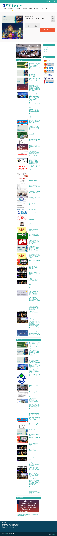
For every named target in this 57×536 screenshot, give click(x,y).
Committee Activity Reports (33, 204)
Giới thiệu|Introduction (8, 8)
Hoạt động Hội (44, 8)
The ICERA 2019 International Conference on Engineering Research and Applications (34, 211)
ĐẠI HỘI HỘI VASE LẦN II (33, 386)
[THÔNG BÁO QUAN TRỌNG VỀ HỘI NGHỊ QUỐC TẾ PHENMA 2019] (22, 281)
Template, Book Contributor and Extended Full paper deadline (34, 179)
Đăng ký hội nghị (6, 10)
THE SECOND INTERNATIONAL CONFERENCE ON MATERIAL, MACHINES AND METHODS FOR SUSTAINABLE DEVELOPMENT (34, 301)
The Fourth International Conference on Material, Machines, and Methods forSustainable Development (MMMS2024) (34, 73)
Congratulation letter (33, 171)
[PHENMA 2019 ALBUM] (22, 262)
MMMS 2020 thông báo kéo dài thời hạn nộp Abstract (34, 229)
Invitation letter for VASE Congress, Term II (34, 140)
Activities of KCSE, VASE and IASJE (34, 198)
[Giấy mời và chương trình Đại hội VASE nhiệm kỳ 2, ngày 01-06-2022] (22, 122)
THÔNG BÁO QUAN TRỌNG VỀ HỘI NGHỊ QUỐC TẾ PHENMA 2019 (34, 280)
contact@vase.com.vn (7, 1)
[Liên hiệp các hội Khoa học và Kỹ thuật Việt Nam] (49, 78)
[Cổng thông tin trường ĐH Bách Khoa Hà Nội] (49, 81)
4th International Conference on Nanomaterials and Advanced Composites (33, 400)
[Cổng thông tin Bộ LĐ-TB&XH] (49, 71)
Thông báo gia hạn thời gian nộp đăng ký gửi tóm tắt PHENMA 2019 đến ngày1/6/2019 (34, 308)
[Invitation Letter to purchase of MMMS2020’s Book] (22, 147)
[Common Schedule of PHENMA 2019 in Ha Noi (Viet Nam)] (22, 268)
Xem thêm (47, 30)
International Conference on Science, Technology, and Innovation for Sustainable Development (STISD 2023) (34, 394)
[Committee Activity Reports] (22, 206)
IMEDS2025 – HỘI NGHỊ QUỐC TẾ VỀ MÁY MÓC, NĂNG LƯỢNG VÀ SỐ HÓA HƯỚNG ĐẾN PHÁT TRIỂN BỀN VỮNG (34, 66)
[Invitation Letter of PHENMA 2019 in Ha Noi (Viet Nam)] (22, 274)
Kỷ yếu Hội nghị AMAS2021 (32, 133)
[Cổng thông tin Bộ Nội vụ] (49, 61)
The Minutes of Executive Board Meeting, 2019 (34, 192)
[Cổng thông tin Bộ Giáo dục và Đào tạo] (49, 68)
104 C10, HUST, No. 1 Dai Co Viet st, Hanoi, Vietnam (22, 1)
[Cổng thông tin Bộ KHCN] (49, 64)
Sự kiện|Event (24, 8)
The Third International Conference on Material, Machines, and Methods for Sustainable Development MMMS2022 (34, 128)
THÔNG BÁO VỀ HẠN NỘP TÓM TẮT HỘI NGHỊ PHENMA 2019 (34, 313)
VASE (6, 533)
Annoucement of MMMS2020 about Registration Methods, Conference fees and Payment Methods (33, 161)
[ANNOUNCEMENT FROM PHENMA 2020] (22, 236)
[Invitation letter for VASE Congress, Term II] (22, 141)
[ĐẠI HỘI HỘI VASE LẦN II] (22, 388)
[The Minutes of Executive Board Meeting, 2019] (22, 193)
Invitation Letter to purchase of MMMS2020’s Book (34, 146)
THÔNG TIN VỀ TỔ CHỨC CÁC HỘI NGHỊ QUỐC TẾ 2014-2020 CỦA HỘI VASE (34, 242)
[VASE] (12, 5)
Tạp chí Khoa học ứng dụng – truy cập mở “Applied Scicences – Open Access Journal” (33, 293)
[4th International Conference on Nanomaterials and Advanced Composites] (22, 400)
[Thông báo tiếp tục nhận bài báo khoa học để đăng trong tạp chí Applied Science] (22, 256)
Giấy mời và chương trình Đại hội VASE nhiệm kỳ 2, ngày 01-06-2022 (34, 121)
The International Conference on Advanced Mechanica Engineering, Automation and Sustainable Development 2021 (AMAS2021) (34, 154)
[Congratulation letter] (22, 174)
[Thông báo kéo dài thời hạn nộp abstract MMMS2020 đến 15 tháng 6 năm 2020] (22, 218)
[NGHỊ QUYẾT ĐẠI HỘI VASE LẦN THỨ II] (22, 379)
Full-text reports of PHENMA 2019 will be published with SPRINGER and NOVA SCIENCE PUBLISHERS (34, 287)
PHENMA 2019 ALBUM (34, 260)
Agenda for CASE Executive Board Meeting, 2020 (34, 186)
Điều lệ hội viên (46, 47)
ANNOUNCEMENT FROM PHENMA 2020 (34, 235)
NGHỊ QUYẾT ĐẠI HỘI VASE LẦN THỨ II (34, 375)
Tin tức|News (17, 8)
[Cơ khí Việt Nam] (49, 83)
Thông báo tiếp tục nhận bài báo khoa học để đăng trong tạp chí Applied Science (34, 256)
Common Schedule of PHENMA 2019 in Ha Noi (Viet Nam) (34, 267)
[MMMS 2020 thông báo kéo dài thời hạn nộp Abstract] (22, 230)
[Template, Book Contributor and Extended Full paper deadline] (22, 180)
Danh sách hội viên (47, 49)
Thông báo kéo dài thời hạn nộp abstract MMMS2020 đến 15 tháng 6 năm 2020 (34, 217)
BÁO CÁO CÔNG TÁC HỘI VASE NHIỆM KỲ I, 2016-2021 (34, 117)
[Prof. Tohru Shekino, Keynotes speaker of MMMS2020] (22, 224)
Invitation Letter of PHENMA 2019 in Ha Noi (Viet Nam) (34, 273)
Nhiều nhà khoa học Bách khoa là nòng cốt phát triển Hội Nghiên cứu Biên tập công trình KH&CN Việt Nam (34, 105)
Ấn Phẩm (30, 8)
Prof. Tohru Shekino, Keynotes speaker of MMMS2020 (33, 223)
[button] (18, 51)
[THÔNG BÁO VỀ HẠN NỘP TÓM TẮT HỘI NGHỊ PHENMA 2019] (22, 314)
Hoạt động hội (46, 51)
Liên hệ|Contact (37, 8)
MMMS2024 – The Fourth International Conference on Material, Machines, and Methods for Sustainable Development (34, 81)
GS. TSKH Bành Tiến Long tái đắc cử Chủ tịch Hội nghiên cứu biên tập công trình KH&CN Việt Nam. (34, 111)
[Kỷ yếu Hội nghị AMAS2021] (22, 135)
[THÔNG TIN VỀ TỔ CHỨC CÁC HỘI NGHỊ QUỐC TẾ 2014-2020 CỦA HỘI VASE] (22, 242)
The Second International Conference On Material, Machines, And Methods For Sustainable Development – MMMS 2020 (34, 249)
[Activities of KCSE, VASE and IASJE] (22, 199)
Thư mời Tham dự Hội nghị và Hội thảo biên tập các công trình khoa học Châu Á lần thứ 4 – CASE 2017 (34, 333)
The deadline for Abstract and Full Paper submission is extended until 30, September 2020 (34, 167)
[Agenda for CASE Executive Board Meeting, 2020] (22, 187)
